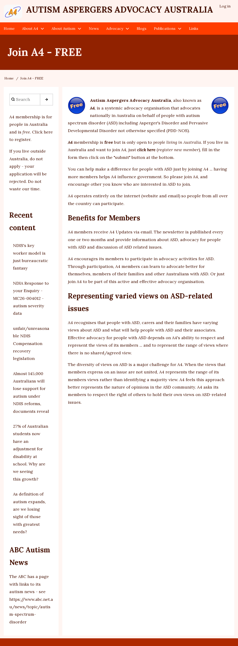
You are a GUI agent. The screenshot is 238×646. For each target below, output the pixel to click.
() (178, 149)
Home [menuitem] (9, 28)
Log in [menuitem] (225, 6)
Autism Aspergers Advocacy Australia (119, 9)
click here (146, 149)
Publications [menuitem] (164, 28)
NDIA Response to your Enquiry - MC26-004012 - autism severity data (31, 298)
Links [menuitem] (193, 28)
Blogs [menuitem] (141, 28)
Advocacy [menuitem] (114, 28)
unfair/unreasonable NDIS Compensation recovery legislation (31, 343)
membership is (90, 142)
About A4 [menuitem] (30, 28)
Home (9, 78)
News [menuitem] (94, 28)
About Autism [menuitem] (63, 28)
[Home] (13, 11)
